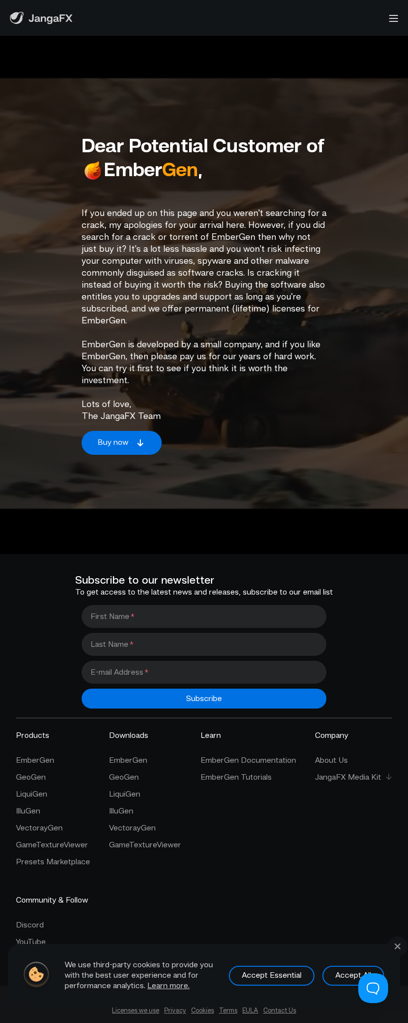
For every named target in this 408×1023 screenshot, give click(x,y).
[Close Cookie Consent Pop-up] (398, 946)
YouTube (31, 941)
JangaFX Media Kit (348, 777)
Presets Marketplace (53, 861)
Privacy (175, 1010)
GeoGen (31, 777)
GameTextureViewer (52, 844)
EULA (250, 1010)
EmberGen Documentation (248, 760)
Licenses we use (135, 1010)
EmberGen (35, 760)
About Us (331, 760)
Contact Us (279, 1010)
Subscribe (204, 698)
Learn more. (168, 985)
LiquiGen (31, 794)
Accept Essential (272, 975)
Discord (30, 925)
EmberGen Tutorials (236, 777)
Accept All (353, 975)
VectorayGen (39, 827)
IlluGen (28, 811)
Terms (228, 1010)
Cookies (202, 1010)
